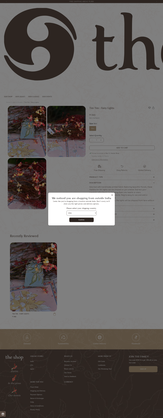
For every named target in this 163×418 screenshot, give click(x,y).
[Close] (112, 195)
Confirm (81, 220)
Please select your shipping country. (82, 208)
